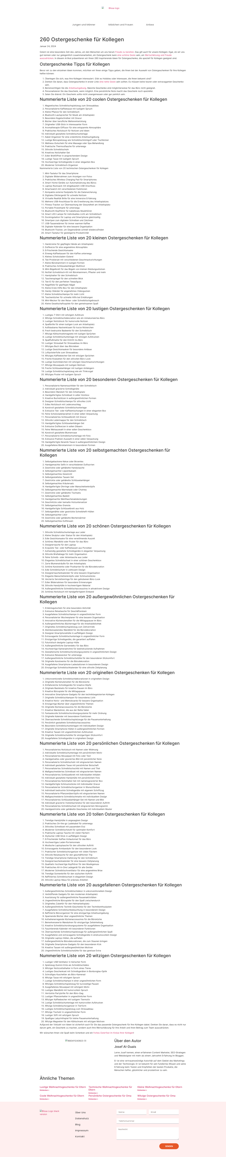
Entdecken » (44, 1090)
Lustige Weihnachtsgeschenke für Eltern (63, 1087)
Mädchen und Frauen (120, 24)
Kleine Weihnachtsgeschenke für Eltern (159, 1087)
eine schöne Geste (126, 55)
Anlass (150, 24)
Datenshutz (82, 1118)
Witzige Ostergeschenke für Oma (156, 1095)
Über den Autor (127, 1041)
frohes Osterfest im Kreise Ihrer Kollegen (113, 1032)
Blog (77, 1124)
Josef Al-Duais (125, 1047)
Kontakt (80, 1136)
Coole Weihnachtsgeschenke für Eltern (62, 1095)
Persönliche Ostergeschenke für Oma (110, 1095)
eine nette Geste (107, 81)
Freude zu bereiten (124, 52)
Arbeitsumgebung (77, 88)
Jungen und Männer (83, 24)
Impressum (81, 1130)
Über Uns (80, 1112)
